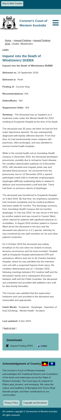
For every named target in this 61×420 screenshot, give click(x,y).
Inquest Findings (22, 40)
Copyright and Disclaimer (35, 403)
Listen (43, 346)
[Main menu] (55, 23)
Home (8, 40)
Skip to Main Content (12, 3)
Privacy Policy (11, 403)
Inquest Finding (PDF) (20, 345)
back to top (9, 328)
